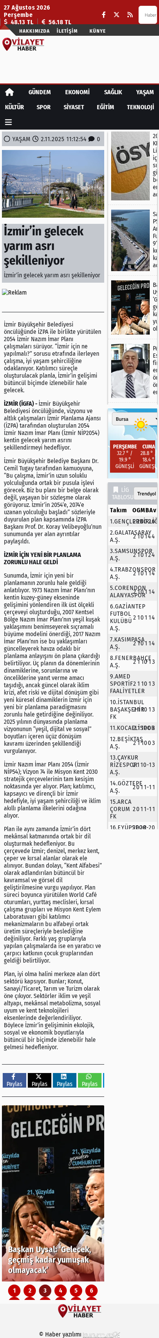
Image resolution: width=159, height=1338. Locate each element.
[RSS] (130, 14)
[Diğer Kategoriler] (8, 122)
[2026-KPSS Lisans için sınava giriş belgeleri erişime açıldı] (132, 166)
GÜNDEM (40, 92)
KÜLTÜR (14, 107)
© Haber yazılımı (61, 1334)
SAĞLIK (113, 92)
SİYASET (74, 107)
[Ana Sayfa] (9, 92)
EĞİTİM (105, 107)
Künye (98, 31)
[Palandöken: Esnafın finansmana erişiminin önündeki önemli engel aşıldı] (132, 371)
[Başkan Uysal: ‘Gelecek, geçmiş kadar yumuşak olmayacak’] (53, 1193)
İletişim (67, 31)
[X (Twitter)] (116, 14)
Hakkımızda (34, 31)
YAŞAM (145, 92)
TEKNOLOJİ (140, 107)
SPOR (44, 107)
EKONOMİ (77, 92)
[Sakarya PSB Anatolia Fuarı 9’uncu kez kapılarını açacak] (132, 240)
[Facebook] (104, 14)
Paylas (14, 1084)
